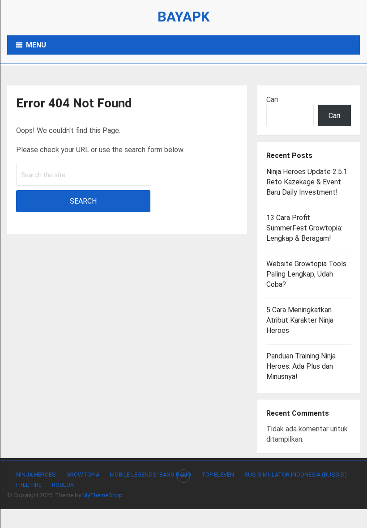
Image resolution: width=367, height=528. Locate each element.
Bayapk (184, 17)
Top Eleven (217, 474)
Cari (272, 99)
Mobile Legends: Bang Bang (150, 474)
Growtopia (82, 474)
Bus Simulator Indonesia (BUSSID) (295, 474)
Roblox (63, 484)
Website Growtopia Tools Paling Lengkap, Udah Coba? (306, 274)
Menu (36, 45)
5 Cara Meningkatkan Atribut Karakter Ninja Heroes (299, 320)
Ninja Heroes (36, 474)
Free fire (29, 484)
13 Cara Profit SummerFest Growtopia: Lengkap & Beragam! (304, 228)
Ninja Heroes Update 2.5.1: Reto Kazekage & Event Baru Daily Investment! (307, 181)
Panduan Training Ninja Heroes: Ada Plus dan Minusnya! (301, 366)
